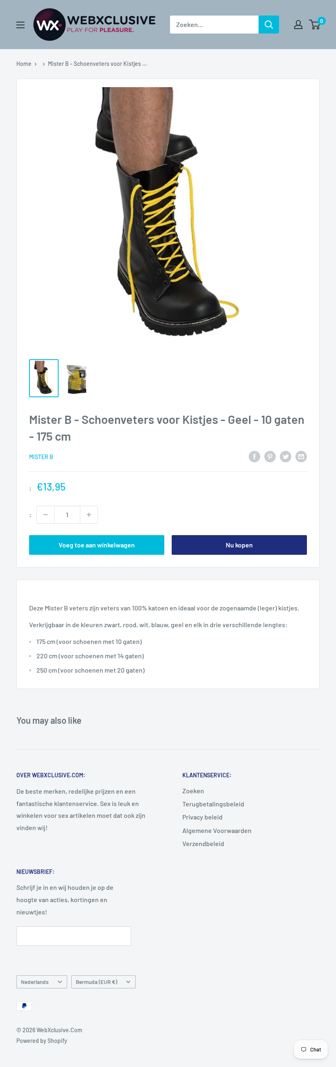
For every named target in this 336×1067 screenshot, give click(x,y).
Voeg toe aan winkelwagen (97, 545)
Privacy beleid (202, 817)
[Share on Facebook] (254, 456)
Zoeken (193, 791)
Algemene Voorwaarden (217, 830)
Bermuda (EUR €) (96, 981)
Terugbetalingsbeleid (213, 804)
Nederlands (35, 981)
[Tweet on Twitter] (285, 456)
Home (24, 63)
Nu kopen (239, 545)
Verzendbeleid (203, 843)
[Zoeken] (269, 25)
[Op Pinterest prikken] (270, 456)
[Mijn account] (298, 24)
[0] (315, 24)
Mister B (41, 456)
